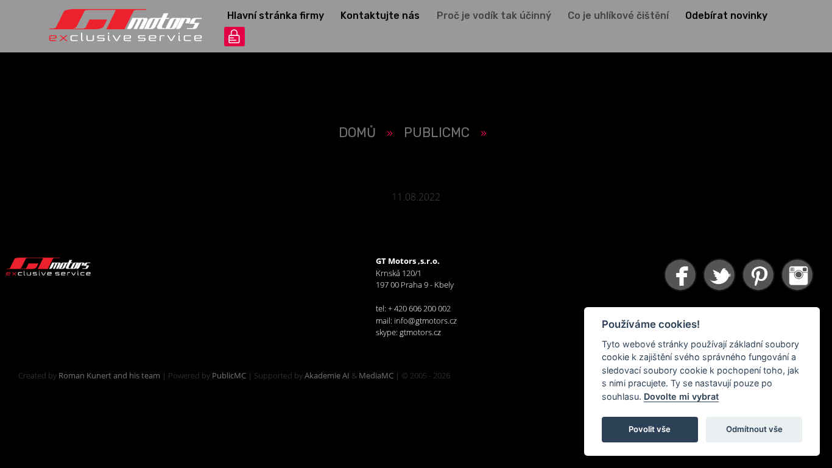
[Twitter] (721, 275)
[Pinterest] (760, 275)
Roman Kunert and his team (109, 375)
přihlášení (234, 36)
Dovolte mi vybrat (681, 396)
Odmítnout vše (754, 429)
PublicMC (229, 375)
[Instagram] (799, 275)
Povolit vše (650, 429)
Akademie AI (327, 375)
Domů (357, 132)
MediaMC (376, 375)
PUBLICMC (437, 132)
